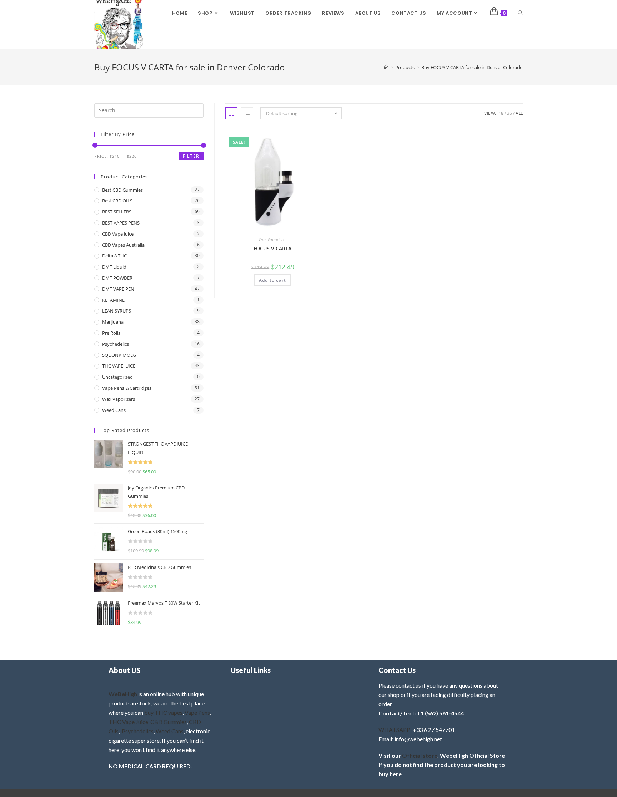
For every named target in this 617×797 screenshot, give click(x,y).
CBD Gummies (168, 721)
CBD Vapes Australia (123, 245)
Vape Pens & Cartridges (126, 388)
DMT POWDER (117, 278)
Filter (191, 156)
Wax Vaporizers (272, 239)
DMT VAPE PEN (118, 289)
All (519, 113)
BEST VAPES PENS (121, 223)
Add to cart (272, 280)
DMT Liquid (114, 267)
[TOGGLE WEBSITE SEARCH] (520, 13)
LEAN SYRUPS (116, 311)
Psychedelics (115, 344)
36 (509, 113)
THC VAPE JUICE (118, 366)
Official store (419, 755)
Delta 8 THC (114, 255)
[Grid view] (231, 113)
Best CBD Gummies (122, 190)
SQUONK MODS (119, 355)
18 (500, 113)
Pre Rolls (111, 333)
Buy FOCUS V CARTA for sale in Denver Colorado (472, 67)
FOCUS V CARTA (272, 248)
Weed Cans (114, 410)
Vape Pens (197, 712)
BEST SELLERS (116, 211)
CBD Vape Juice (118, 234)
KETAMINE (113, 300)
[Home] (386, 67)
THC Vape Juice (128, 721)
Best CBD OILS (117, 200)
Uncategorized (117, 377)
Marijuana (113, 322)
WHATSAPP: (395, 729)
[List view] (247, 113)
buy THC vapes (163, 712)
